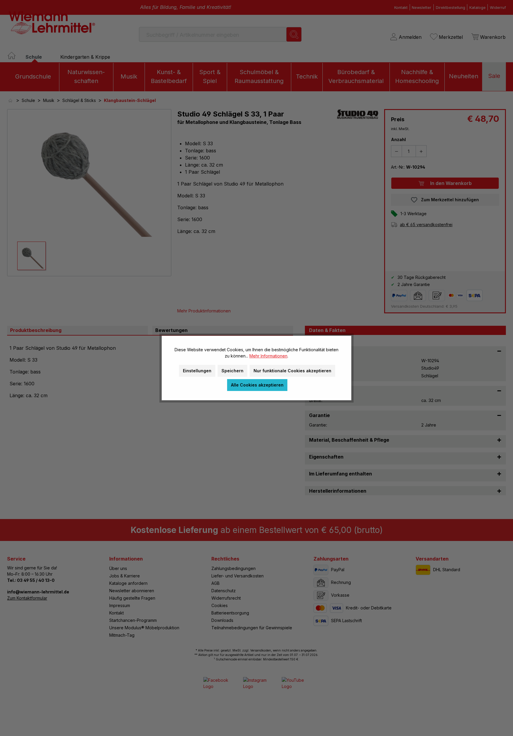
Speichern (232, 370)
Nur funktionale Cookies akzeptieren (292, 370)
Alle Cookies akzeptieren (257, 384)
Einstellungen (197, 370)
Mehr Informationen (268, 355)
